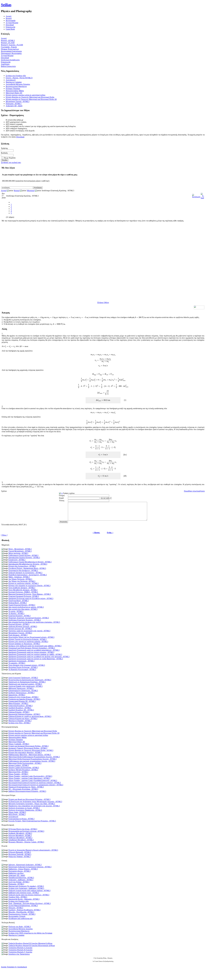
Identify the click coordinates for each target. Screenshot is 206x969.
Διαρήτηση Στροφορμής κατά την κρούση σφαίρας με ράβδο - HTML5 (35, 654)
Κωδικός (4, 153)
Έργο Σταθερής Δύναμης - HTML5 (21, 588)
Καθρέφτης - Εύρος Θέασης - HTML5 (23, 869)
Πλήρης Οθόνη (103, 302)
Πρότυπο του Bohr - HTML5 (19, 927)
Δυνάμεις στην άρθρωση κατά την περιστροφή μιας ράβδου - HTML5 (34, 646)
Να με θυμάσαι (9, 158)
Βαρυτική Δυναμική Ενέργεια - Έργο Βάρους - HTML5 (29, 594)
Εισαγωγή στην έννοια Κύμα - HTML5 (23, 697)
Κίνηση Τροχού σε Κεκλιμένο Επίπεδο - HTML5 (27, 639)
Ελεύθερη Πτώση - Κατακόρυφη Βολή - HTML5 (27, 568)
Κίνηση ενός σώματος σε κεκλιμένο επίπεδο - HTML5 (29, 586)
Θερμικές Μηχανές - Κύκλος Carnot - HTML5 (26, 842)
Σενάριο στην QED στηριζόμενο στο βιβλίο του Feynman (30, 933)
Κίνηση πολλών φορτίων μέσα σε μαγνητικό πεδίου (25, 95)
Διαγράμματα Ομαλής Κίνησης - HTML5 (24, 558)
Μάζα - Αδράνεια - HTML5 (19, 577)
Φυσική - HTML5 (8, 40)
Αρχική (4, 38)
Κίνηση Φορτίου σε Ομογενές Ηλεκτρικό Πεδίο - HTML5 (30, 750)
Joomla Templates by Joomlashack (14, 967)
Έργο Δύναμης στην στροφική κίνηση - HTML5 (26, 665)
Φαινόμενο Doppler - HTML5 (19, 721)
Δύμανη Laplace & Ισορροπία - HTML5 (23, 768)
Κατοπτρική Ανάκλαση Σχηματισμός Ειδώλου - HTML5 (29, 867)
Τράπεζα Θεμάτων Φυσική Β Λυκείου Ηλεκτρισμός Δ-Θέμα (31, 945)
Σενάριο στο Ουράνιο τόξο (16, 76)
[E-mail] (202, 195)
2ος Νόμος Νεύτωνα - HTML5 (20, 579)
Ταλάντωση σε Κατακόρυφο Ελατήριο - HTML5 (27, 682)
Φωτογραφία (10, 20)
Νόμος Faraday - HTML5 (18, 774)
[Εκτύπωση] (196, 195)
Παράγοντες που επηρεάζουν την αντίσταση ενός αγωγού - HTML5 (34, 806)
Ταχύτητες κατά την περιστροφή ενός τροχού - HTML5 (29, 631)
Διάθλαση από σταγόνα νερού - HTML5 (23, 893)
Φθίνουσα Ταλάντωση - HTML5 (20, 688)
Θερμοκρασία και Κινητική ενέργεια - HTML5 (26, 831)
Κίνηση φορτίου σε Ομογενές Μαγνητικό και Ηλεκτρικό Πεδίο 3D (31, 99)
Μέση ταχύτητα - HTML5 (18, 553)
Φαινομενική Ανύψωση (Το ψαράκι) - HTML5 (26, 886)
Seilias (6, 5)
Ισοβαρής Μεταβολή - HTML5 (20, 833)
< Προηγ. (96, 533)
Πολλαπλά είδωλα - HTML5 (19, 871)
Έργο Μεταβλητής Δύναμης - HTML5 (22, 590)
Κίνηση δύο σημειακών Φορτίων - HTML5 (25, 752)
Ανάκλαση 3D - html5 (14, 106)
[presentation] (39, 317)
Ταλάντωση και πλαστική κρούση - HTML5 (25, 684)
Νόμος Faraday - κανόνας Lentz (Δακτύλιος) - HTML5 (29, 778)
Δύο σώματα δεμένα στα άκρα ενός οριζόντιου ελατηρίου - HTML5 (34, 622)
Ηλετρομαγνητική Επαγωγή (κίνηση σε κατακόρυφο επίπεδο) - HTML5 (35, 785)
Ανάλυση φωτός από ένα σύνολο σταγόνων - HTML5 (28, 895)
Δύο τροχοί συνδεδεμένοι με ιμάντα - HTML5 (26, 607)
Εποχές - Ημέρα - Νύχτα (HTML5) (19, 78)
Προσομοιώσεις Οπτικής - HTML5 (21, 914)
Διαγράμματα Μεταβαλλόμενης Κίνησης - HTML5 (27, 564)
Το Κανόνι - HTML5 (16, 614)
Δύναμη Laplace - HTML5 (18, 765)
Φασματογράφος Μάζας (15, 91)
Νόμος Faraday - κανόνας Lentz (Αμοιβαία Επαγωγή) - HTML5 (32, 780)
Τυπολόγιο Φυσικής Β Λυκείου (20, 950)
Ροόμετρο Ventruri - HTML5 (19, 857)
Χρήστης (4, 148)
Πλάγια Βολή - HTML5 (17, 603)
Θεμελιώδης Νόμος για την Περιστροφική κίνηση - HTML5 (31, 637)
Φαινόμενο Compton (14, 82)
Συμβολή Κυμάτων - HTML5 (19, 708)
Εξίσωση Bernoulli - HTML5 (19, 852)
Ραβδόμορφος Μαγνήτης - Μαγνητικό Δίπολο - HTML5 (29, 755)
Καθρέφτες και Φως (16, 873)
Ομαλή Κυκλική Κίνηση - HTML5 (21, 605)
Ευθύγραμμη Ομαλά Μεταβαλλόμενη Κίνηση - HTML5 (30, 562)
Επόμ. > (110, 533)
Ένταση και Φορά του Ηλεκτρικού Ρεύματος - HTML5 (29, 799)
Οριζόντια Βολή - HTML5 (18, 601)
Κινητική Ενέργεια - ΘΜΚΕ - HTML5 (23, 592)
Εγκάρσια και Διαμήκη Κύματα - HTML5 (24, 699)
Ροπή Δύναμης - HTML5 (17, 635)
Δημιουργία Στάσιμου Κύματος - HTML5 (24, 714)
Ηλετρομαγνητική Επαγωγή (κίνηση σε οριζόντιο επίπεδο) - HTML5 (34, 783)
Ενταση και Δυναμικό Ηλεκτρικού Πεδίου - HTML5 (28, 746)
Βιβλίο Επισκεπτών (8, 66)
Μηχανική (31, 191)
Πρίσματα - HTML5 (13, 104)
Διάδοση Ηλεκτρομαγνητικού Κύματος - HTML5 (27, 791)
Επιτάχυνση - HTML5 (16, 560)
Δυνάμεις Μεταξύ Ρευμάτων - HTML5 (23, 770)
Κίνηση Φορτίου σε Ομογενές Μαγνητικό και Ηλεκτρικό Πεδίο (30, 97)
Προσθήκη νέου (190, 491)
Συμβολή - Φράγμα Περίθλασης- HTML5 (24, 910)
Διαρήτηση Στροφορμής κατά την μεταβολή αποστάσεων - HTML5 (33, 650)
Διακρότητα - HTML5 (16, 695)
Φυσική (9, 18)
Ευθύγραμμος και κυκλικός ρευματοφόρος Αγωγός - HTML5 (31, 761)
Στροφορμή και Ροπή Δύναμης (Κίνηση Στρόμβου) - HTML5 (31, 648)
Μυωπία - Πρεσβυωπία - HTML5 (21, 912)
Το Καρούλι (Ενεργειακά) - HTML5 (22, 669)
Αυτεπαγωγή (10, 80)
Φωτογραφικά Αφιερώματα (11, 51)
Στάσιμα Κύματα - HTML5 (18, 712)
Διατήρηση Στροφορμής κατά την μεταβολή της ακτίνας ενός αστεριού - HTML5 (39, 657)
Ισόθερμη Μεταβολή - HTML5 (20, 838)
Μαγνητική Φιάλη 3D (14, 93)
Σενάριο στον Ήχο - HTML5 (19, 723)
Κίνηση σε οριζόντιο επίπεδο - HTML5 (23, 583)
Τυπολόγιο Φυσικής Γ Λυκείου (20, 952)
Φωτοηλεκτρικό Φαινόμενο (16, 86)
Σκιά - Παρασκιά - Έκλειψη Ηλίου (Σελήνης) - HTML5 (29, 903)
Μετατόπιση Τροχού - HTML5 (17, 101)
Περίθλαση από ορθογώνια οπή (20, 918)
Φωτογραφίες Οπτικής (16, 916)
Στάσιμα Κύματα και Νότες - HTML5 (22, 719)
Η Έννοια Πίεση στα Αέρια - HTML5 (22, 829)
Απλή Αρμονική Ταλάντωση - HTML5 (23, 678)
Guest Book (10, 29)
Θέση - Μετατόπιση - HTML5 (20, 549)
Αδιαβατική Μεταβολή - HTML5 (21, 840)
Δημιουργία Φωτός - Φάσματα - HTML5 (23, 899)
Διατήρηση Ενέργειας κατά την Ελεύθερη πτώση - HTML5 (30, 598)
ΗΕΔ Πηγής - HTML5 (17, 814)
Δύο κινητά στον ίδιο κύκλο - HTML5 (22, 609)
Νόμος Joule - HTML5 (17, 812)
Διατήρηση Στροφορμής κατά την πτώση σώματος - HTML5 (31, 652)
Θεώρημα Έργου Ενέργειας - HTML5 (23, 667)
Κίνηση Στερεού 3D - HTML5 (20, 629)
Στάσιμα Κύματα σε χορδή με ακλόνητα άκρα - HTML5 (29, 716)
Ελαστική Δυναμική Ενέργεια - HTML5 (23, 596)
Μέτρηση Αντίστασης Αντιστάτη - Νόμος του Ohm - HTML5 (31, 804)
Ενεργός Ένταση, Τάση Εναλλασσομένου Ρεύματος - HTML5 (32, 821)
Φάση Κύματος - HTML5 (18, 703)
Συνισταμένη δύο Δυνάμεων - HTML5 (23, 570)
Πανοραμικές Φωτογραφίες (11, 53)
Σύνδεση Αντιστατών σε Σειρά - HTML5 (24, 808)
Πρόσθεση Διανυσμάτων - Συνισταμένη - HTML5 (27, 575)
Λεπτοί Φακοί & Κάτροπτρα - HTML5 (23, 906)
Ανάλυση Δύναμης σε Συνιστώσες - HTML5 (25, 573)
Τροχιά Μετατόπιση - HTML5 (20, 551)
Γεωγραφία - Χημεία (9, 47)
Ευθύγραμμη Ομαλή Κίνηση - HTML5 (23, 555)
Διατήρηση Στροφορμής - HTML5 (21, 661)
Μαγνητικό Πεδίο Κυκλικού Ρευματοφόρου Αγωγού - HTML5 (32, 759)
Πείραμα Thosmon (13, 89)
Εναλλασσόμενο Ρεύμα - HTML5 (21, 819)
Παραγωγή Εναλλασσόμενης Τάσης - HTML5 (26, 787)
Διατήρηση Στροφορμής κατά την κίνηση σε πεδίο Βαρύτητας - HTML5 (35, 659)
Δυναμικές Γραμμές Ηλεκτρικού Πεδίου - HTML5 (27, 748)
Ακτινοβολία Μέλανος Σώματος (18, 84)
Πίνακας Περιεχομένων (10, 49)
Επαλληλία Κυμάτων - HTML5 (20, 706)
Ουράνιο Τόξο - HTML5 (17, 897)
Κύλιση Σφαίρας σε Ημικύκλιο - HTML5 (24, 644)
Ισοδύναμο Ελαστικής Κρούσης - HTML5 (24, 620)
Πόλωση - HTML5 (15, 908)
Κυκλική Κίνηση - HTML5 (18, 624)
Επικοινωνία (10, 27)
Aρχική (8, 16)
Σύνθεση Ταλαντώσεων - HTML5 (21, 693)
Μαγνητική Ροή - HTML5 (18, 772)
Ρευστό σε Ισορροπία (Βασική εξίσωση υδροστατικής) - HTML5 (33, 850)
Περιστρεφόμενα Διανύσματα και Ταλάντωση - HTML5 (29, 680)
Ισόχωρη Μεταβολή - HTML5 (20, 835)
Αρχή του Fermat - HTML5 (18, 882)
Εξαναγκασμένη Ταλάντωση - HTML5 (23, 691)
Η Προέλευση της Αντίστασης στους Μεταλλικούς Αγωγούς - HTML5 (35, 802)
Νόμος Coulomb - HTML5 (18, 744)
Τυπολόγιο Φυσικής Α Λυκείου (20, 948)
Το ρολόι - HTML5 (15, 611)
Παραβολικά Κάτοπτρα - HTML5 (21, 878)
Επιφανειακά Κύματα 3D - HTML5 (22, 701)
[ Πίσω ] (4, 535)
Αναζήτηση (5, 64)
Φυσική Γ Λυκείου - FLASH (12, 45)
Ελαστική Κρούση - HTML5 (19, 616)
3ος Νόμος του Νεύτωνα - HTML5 (21, 581)
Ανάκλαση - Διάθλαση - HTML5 (20, 880)
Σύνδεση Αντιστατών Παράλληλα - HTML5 (25, 810)
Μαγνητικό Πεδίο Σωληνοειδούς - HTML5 (24, 763)
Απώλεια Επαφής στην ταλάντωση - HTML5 (25, 686)
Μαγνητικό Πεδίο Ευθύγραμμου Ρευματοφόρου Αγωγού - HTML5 (34, 757)
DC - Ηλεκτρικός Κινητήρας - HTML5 (23, 789)
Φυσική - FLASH (8, 43)
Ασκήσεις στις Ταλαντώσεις (19, 954)
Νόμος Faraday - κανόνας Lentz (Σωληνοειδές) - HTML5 (30, 776)
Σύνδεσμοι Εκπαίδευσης (10, 60)
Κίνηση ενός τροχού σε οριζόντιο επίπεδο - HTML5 (28, 641)
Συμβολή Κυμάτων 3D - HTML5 (21, 710)
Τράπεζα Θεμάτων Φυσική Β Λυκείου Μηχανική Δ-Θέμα (30, 943)
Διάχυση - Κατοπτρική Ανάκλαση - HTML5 (25, 865)
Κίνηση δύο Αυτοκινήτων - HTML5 (22, 566)
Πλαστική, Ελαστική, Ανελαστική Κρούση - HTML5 (28, 618)
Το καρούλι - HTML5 (16, 663)
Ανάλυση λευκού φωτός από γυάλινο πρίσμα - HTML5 (29, 890)
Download (10, 25)
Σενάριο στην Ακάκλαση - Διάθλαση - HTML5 (26, 888)
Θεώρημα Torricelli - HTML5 (19, 854)
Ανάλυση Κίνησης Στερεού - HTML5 (22, 626)
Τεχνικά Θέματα (12, 23)
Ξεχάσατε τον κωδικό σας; (11, 162)
